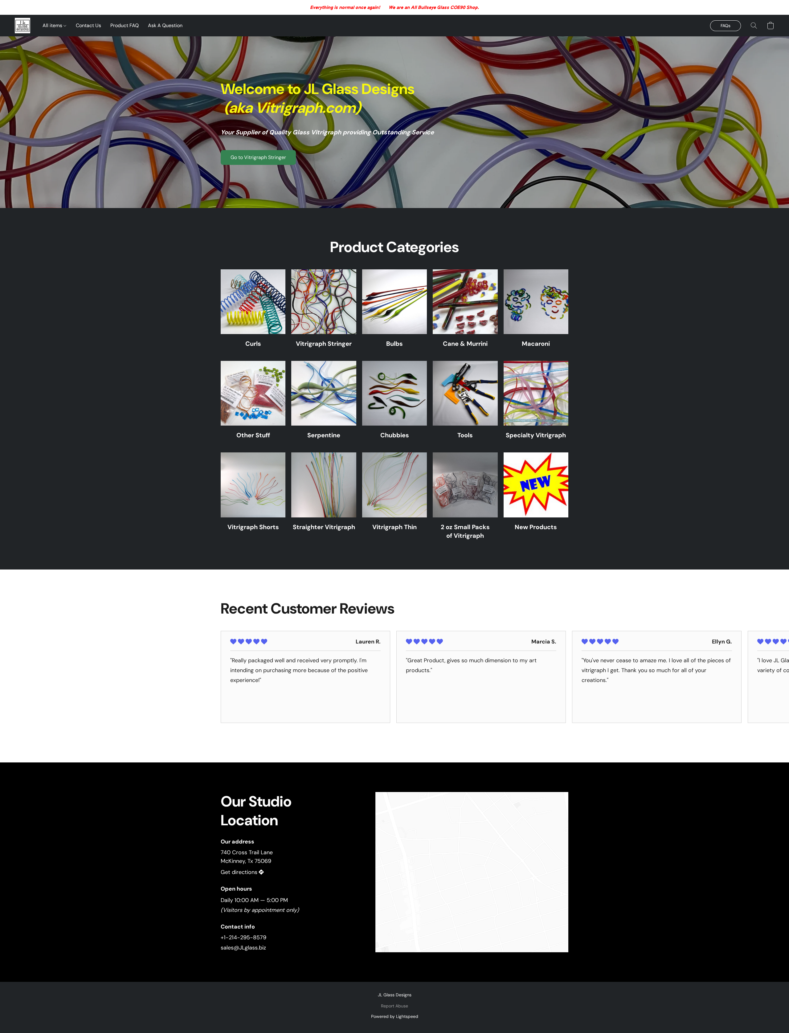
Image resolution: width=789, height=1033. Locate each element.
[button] (22, 25)
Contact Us (88, 25)
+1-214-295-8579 (243, 937)
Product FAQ (124, 25)
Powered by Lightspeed (394, 1016)
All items (53, 25)
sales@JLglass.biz (243, 947)
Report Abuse (394, 1006)
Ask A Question (165, 25)
